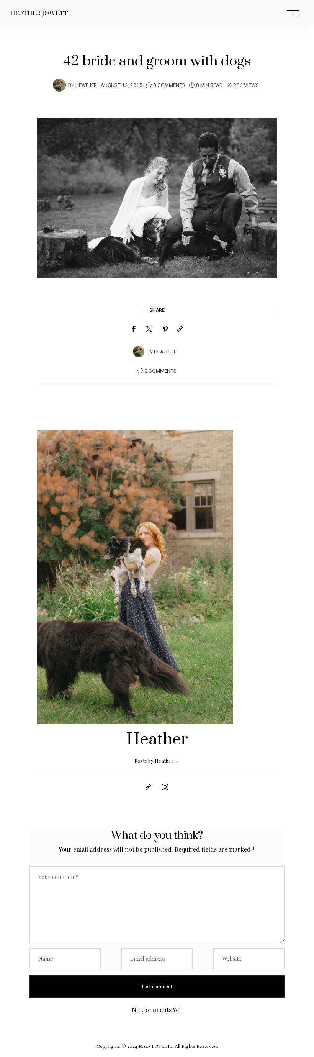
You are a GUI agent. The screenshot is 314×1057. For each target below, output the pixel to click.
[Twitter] (149, 329)
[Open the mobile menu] (293, 13)
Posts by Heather (154, 761)
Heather (86, 85)
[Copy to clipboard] (179, 329)
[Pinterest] (165, 329)
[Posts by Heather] (59, 85)
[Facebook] (133, 329)
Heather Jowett (39, 13)
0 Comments (169, 85)
